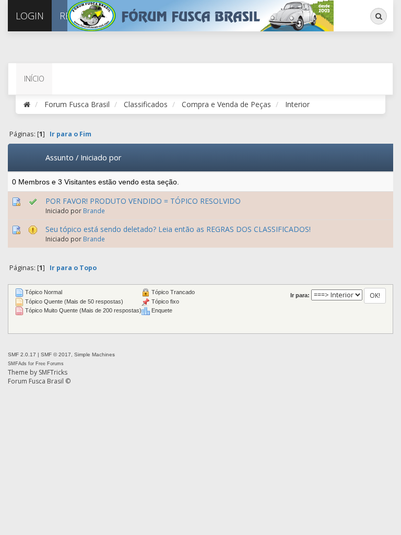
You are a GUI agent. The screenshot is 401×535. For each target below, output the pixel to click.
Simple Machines (94, 354)
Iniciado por (101, 157)
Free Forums (50, 363)
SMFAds (17, 363)
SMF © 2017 (56, 354)
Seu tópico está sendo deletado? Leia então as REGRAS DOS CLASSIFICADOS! (178, 229)
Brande (94, 210)
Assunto (59, 157)
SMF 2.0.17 (22, 354)
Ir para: (300, 295)
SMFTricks (53, 372)
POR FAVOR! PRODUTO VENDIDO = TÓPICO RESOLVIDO (143, 201)
